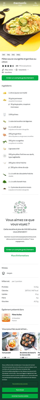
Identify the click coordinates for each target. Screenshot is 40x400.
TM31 (18, 55)
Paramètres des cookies (20, 384)
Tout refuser (20, 390)
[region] (20, 379)
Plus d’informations (20, 255)
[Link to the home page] (20, 4)
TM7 (3, 55)
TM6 (8, 55)
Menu (4, 5)
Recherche (35, 5)
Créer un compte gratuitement (20, 78)
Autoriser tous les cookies (20, 396)
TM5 (13, 55)
